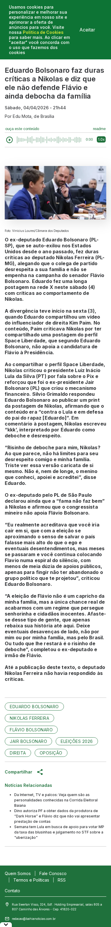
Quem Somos (18, 873)
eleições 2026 (77, 741)
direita (18, 752)
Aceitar (87, 30)
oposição (51, 752)
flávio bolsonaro (31, 729)
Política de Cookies (43, 32)
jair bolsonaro (28, 741)
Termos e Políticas (31, 879)
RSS (62, 879)
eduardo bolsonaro (34, 706)
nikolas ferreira (29, 718)
